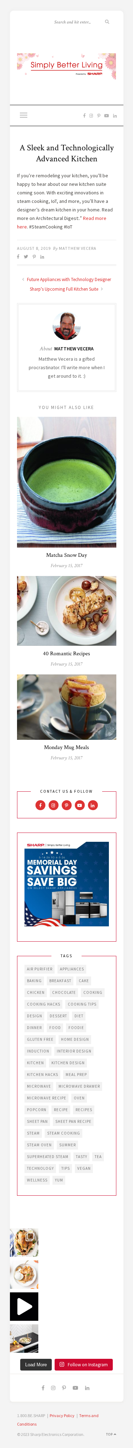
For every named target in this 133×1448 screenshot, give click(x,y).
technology (40, 1168)
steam (33, 1133)
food (55, 1027)
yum (59, 1180)
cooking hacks (43, 1004)
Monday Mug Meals (66, 747)
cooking (92, 992)
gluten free (40, 1039)
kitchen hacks (42, 1074)
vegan (84, 1168)
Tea (98, 1156)
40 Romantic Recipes (66, 653)
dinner (34, 1027)
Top (110, 1434)
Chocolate (64, 992)
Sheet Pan (37, 1121)
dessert (58, 1015)
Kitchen (35, 1062)
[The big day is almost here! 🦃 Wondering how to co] (24, 1242)
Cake (84, 980)
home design (75, 1039)
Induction (38, 1051)
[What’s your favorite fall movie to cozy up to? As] (24, 1306)
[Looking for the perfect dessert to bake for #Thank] (24, 1274)
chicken (36, 992)
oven (79, 1098)
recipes (84, 1109)
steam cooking (63, 1133)
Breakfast (60, 980)
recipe (61, 1109)
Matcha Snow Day (66, 555)
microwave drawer (79, 1086)
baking (34, 980)
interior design (74, 1051)
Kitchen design (68, 1062)
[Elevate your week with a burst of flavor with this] (24, 1338)
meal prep (76, 1074)
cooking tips (82, 1004)
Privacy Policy (62, 1415)
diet (78, 1015)
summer (67, 1144)
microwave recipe (46, 1098)
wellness (37, 1180)
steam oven (39, 1144)
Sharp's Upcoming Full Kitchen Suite (64, 289)
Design (34, 1015)
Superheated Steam (47, 1156)
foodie (76, 1027)
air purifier (39, 969)
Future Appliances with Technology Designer (68, 279)
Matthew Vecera (77, 248)
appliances (72, 969)
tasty (81, 1156)
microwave (39, 1086)
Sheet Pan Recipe (73, 1121)
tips (65, 1168)
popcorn (36, 1109)
